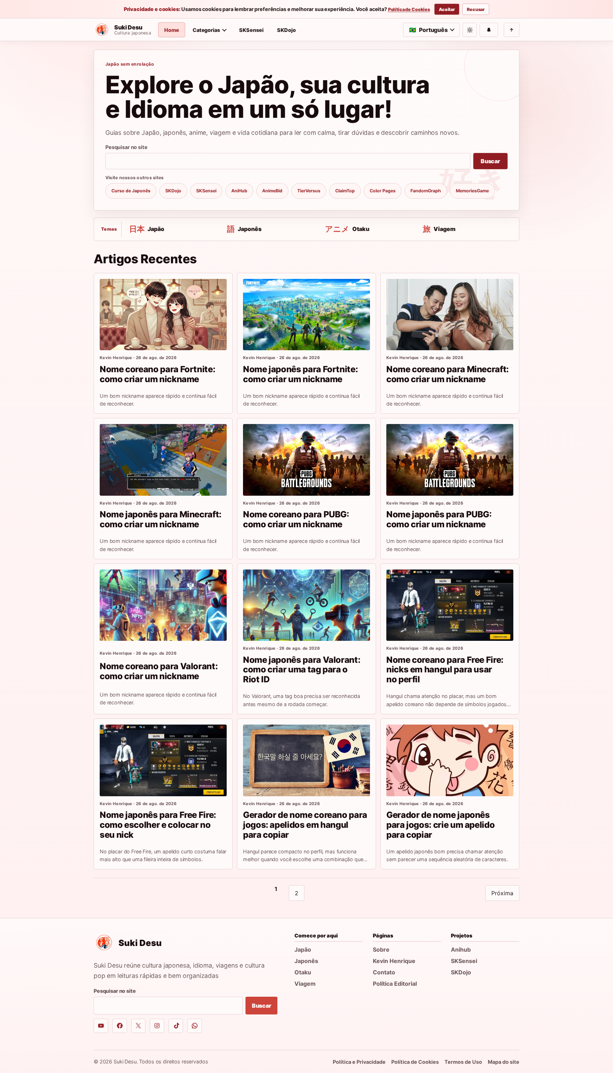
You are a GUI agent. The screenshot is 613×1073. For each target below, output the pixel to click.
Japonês (306, 960)
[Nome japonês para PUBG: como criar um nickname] (449, 459)
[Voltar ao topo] (511, 30)
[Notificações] (489, 30)
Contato (384, 972)
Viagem (305, 983)
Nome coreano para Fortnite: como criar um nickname (157, 374)
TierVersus (308, 190)
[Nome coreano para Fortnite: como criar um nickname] (163, 314)
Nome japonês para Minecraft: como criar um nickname (160, 519)
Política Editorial (395, 983)
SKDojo (286, 30)
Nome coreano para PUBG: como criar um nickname (296, 519)
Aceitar (447, 9)
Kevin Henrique (394, 960)
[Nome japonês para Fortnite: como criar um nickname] (306, 314)
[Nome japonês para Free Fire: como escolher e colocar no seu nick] (163, 760)
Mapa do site (503, 1062)
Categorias (206, 30)
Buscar (490, 161)
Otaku (302, 972)
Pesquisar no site (126, 147)
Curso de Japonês (130, 190)
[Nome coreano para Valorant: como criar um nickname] (163, 605)
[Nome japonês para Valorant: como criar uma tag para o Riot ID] (306, 605)
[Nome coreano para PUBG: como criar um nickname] (306, 459)
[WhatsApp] (194, 1026)
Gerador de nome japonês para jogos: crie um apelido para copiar (440, 825)
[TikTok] (176, 1026)
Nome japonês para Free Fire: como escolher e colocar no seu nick (158, 825)
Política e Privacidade (359, 1062)
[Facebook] (119, 1026)
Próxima (502, 893)
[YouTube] (101, 1026)
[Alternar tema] (470, 30)
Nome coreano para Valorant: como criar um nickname (158, 671)
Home (171, 30)
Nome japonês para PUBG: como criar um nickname (439, 519)
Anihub (461, 949)
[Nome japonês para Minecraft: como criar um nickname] (163, 459)
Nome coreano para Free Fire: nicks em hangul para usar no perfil (444, 670)
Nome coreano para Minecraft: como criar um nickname (447, 374)
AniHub (239, 190)
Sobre (381, 949)
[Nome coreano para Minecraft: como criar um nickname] (449, 314)
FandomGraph (425, 190)
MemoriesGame (472, 190)
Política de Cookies (409, 9)
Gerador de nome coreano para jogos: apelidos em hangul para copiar (305, 825)
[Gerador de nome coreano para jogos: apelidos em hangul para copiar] (306, 760)
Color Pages (383, 190)
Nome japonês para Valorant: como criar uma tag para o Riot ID (301, 670)
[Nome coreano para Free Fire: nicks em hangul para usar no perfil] (449, 605)
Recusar (476, 9)
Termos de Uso (463, 1062)
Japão (302, 949)
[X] (138, 1026)
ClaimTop (345, 190)
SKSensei (251, 30)
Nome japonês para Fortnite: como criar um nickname (300, 374)
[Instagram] (157, 1026)
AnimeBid (272, 190)
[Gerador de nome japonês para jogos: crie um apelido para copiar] (449, 760)
